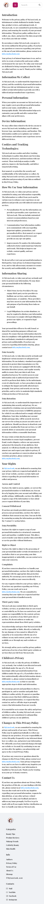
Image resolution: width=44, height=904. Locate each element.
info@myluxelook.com (11, 54)
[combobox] (29, 5)
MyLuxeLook (9, 468)
